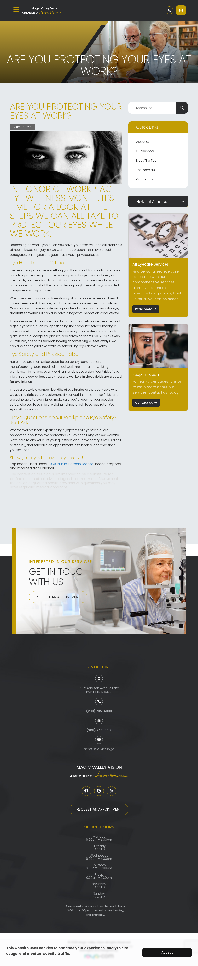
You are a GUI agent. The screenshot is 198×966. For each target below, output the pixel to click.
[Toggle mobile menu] (16, 9)
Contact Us (144, 179)
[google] (99, 791)
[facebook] (86, 791)
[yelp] (111, 791)
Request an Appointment (58, 597)
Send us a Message (99, 749)
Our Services (145, 151)
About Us (143, 141)
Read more (143, 309)
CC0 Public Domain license (71, 463)
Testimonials (145, 170)
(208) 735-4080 (99, 711)
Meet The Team (148, 160)
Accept (167, 952)
